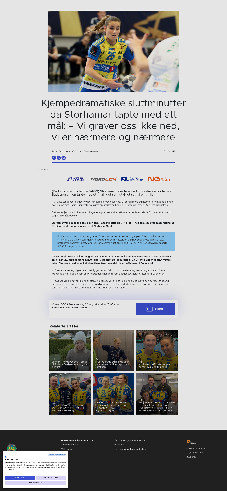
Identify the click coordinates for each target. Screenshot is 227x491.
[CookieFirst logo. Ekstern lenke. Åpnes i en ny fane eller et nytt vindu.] (6, 457)
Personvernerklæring (57, 454)
